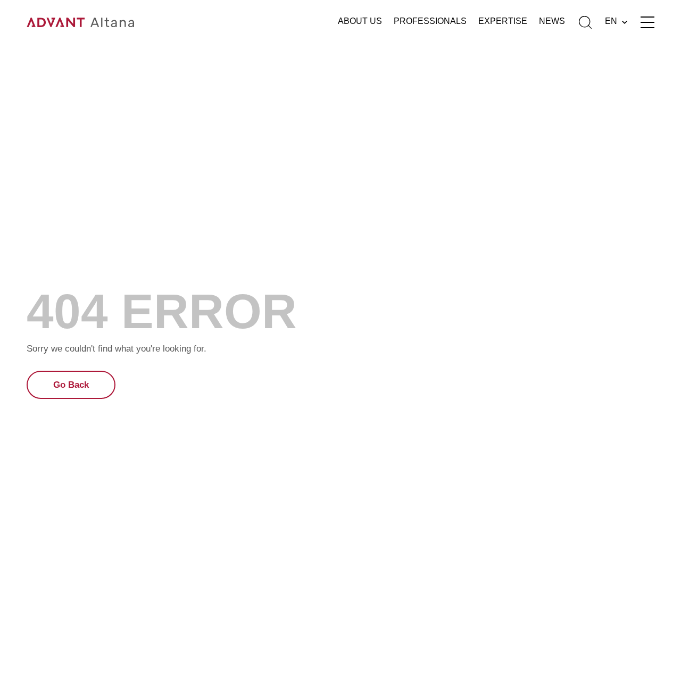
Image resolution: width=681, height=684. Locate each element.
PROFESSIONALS (430, 21)
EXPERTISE (502, 21)
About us (360, 21)
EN (611, 21)
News (552, 21)
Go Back (71, 385)
